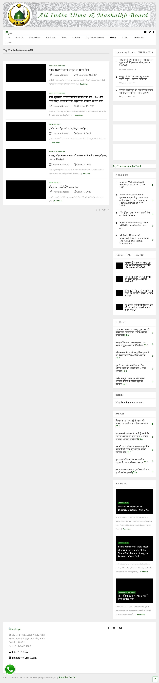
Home (8, 37)
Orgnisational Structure (95, 37)
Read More (84, 84)
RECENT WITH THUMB (130, 255)
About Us (19, 37)
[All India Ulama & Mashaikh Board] (79, 26)
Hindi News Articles (57, 66)
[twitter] (149, 32)
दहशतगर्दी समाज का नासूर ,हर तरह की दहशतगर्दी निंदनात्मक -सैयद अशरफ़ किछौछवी (138, 265)
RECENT (121, 322)
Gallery (113, 37)
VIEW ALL (145, 52)
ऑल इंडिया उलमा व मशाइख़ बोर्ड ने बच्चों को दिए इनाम (133, 597)
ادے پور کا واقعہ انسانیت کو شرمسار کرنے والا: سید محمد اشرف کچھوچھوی (68, 128)
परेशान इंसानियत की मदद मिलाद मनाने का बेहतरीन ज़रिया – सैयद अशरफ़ (139, 293)
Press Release (34, 37)
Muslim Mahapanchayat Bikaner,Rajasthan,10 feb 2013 (133, 508)
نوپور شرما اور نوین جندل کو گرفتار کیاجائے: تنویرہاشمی (63, 187)
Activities (76, 37)
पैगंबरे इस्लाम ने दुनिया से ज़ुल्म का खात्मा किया (69, 70)
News (63, 37)
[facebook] (153, 32)
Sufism (125, 37)
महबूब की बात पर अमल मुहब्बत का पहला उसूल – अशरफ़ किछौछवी (138, 279)
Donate (8, 42)
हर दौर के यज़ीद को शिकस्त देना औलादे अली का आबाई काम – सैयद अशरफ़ (139, 307)
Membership (139, 37)
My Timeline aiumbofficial (127, 166)
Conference (50, 37)
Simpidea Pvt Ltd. (68, 677)
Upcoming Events (126, 52)
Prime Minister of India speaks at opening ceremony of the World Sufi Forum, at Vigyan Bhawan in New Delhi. (133, 551)
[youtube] (145, 32)
